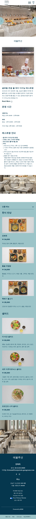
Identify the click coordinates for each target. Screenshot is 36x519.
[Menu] (29, 3)
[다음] (34, 21)
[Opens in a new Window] (16, 474)
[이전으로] (2, 21)
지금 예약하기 (27, 516)
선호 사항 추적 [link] (18, 500)
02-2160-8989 (20, 468)
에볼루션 (18, 41)
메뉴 (13, 516)
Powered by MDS (18, 509)
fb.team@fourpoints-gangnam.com (20, 470)
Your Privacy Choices (19, 498)
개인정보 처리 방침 (18, 495)
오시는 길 (19, 516)
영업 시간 (8, 516)
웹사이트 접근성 (18, 493)
